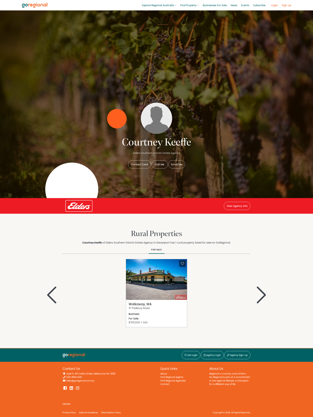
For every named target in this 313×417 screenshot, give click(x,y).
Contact (164, 384)
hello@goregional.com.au (80, 381)
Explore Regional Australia (158, 5)
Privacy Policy (69, 413)
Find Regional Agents (171, 377)
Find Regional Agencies (173, 381)
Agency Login (213, 355)
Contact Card (139, 164)
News (234, 5)
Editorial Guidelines (88, 413)
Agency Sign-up (238, 355)
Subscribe (259, 5)
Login (274, 5)
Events (245, 5)
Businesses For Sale (215, 5)
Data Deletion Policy (111, 413)
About (163, 374)
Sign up (286, 5)
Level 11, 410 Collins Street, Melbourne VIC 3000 (90, 374)
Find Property (188, 5)
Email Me (176, 164)
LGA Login (191, 355)
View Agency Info (237, 206)
